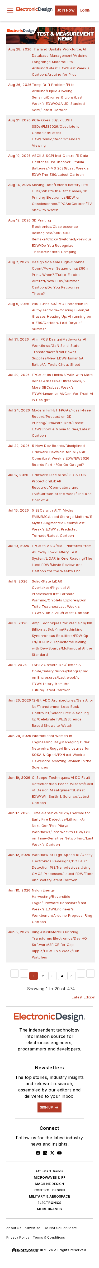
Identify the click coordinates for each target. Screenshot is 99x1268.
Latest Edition (83, 997)
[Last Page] (90, 973)
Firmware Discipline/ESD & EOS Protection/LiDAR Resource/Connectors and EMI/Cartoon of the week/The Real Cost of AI (50, 487)
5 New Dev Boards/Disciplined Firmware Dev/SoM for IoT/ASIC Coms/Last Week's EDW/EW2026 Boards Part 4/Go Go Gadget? (48, 455)
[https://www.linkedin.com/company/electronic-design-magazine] (45, 1153)
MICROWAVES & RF (49, 1177)
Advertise (33, 1228)
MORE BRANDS (49, 1209)
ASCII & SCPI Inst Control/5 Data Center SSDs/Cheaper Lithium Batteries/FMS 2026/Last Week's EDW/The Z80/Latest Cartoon (48, 165)
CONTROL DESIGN (49, 1190)
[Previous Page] (24, 973)
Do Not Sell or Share (60, 1228)
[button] (10, 10)
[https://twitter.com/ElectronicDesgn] (52, 1153)
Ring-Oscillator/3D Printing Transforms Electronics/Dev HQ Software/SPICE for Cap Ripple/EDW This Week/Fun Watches (47, 944)
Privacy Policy (18, 1237)
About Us (13, 1228)
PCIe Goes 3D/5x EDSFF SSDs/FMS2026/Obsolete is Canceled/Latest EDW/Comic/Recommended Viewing (44, 132)
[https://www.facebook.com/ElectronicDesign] (38, 1153)
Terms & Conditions (49, 1237)
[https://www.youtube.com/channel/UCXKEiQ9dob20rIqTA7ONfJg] (59, 1153)
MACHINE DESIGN (49, 1184)
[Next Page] (81, 973)
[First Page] (14, 973)
